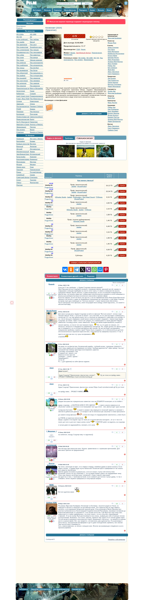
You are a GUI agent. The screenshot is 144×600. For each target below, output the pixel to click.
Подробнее (49, 177)
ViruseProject (82, 176)
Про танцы (20, 68)
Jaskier (73, 176)
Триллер (33, 180)
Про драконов (35, 78)
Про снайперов (22, 65)
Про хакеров (34, 83)
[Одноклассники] (71, 259)
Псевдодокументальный (36, 96)
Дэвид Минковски (114, 86)
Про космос (20, 130)
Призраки (19, 111)
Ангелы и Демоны (36, 124)
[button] (30, 19)
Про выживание (22, 70)
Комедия (33, 157)
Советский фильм (22, 177)
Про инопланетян (36, 63)
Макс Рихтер (112, 103)
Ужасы (18, 182)
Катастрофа (20, 157)
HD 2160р (20, 34)
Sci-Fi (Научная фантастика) (22, 122)
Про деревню (35, 81)
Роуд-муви (34, 114)
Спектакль (33, 177)
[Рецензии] (51, 288)
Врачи (32, 130)
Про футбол (34, 68)
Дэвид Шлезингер (114, 121)
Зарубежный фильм (22, 154)
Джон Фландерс (113, 59)
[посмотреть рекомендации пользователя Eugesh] (50, 288)
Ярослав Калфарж (114, 38)
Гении (32, 91)
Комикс (32, 109)
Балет (32, 119)
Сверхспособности (36, 117)
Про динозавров (36, 52)
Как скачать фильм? (85, 170)
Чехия (83, 49)
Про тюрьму (34, 50)
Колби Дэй (111, 91)
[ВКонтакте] (65, 259)
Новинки (19, 28)
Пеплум (33, 127)
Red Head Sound (88, 187)
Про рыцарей (21, 78)
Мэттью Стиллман (114, 84)
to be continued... (22, 39)
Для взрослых (35, 149)
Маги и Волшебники (36, 88)
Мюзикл (33, 164)
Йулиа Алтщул (113, 115)
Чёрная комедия (36, 60)
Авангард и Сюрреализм (22, 124)
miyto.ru (34, 3)
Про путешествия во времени (36, 75)
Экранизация (21, 127)
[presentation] (54, 138)
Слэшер (33, 93)
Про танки (20, 60)
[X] (82, 259)
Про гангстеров (22, 81)
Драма (32, 151)
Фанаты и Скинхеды (36, 132)
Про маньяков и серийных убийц (36, 73)
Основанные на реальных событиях (22, 52)
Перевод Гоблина (36, 106)
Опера (32, 104)
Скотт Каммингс (113, 74)
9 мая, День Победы (22, 99)
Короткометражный (22, 159)
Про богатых (34, 111)
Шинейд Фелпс (113, 57)
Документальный (22, 151)
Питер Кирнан (113, 82)
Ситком (19, 101)
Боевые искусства (22, 144)
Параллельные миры (22, 88)
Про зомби (20, 42)
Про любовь (34, 39)
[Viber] (88, 259)
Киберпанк (20, 93)
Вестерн (33, 144)
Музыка (19, 164)
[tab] (54, 138)
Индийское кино (36, 47)
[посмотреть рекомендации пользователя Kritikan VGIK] (50, 512)
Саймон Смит (113, 130)
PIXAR (18, 109)
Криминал (33, 159)
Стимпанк (20, 132)
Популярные (21, 26)
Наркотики (34, 122)
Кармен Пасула (113, 117)
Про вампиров (21, 44)
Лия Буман (112, 78)
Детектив (33, 146)
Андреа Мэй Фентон (115, 62)
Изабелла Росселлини (116, 53)
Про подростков (22, 47)
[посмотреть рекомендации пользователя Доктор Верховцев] (50, 469)
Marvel (32, 42)
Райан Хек (111, 66)
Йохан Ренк (112, 43)
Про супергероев (22, 50)
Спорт (18, 180)
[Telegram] (76, 259)
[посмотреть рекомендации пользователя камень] (51, 400)
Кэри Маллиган (113, 51)
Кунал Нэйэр (112, 55)
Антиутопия (20, 91)
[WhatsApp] (94, 259)
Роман (18, 172)
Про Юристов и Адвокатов (36, 99)
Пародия (19, 170)
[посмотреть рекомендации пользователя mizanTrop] (50, 345)
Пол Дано (111, 49)
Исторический (35, 154)
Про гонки (20, 57)
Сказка (32, 175)
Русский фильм (35, 172)
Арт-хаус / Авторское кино (36, 139)
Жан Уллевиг (112, 64)
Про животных (35, 55)
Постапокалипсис (22, 106)
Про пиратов (21, 86)
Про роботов (21, 63)
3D (31, 37)
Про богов (33, 70)
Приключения (35, 170)
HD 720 (19, 37)
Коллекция (20, 114)
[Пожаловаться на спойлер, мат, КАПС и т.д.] (125, 297)
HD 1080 (33, 34)
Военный (19, 146)
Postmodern (77, 187)
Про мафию (20, 75)
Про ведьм (34, 57)
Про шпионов (21, 83)
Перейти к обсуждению (116, 529)
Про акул (33, 44)
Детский (19, 149)
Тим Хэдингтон (113, 80)
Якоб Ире (111, 70)
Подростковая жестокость (22, 117)
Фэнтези (19, 185)
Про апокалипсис (36, 65)
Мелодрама (20, 162)
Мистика (33, 162)
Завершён (20, 104)
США (78, 49)
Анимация (20, 139)
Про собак (20, 55)
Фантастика (34, 182)
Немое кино (20, 167)
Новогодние (34, 101)
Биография (20, 141)
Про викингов (35, 86)
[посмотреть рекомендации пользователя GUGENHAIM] (50, 450)
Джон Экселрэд (113, 72)
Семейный (20, 175)
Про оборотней (22, 73)
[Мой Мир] (100, 259)
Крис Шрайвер (113, 111)
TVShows (99, 187)
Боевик (32, 141)
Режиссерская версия (22, 119)
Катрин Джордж (113, 113)
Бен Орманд (112, 68)
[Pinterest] (106, 259)
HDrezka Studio (60, 187)
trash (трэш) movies (22, 96)
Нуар (32, 167)
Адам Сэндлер (113, 47)
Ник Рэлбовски (113, 109)
